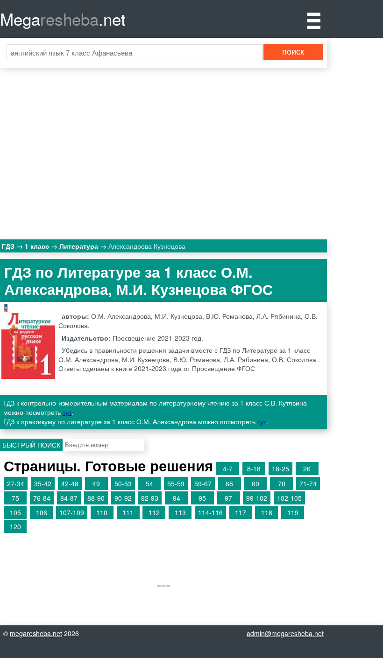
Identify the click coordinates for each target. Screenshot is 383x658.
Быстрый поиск (31, 444)
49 (96, 483)
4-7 (228, 468)
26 (307, 468)
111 (128, 512)
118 (266, 512)
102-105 (289, 498)
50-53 (123, 483)
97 (228, 498)
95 (202, 498)
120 (15, 526)
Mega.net (63, 18)
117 (240, 512)
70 (281, 483)
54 (149, 483)
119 (292, 512)
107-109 (71, 512)
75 (15, 498)
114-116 (210, 512)
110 (101, 512)
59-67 (203, 483)
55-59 (175, 483)
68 (229, 483)
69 (255, 483)
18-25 (280, 468)
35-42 (42, 483)
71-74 (308, 483)
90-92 (123, 498)
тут (67, 412)
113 (180, 512)
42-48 (69, 483)
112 (154, 512)
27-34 (15, 483)
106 (41, 512)
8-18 (254, 468)
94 (176, 498)
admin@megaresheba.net (285, 633)
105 (15, 512)
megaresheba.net (36, 633)
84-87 (69, 498)
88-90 (96, 498)
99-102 (256, 498)
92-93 (149, 498)
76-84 (41, 498)
